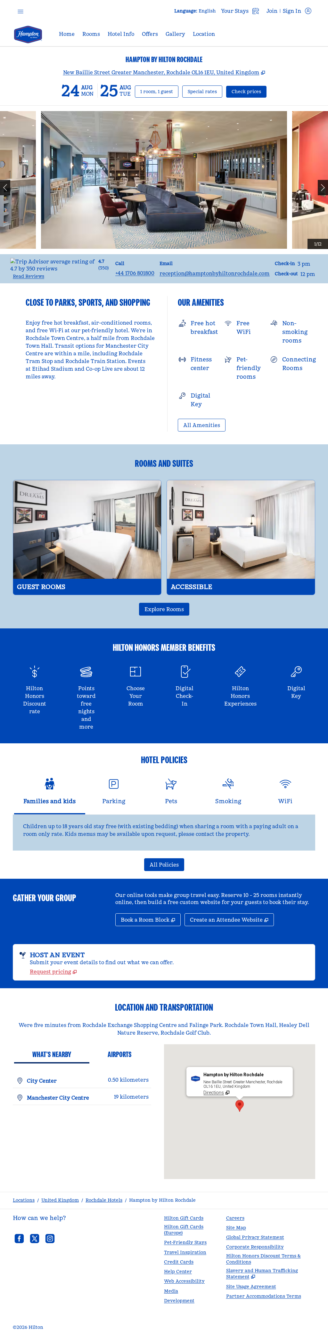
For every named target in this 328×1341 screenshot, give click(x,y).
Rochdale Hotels (104, 1200)
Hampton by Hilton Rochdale (162, 1200)
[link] (134, 273)
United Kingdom (60, 1200)
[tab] (49, 794)
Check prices (249, 91)
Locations (24, 1200)
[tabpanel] (164, 833)
